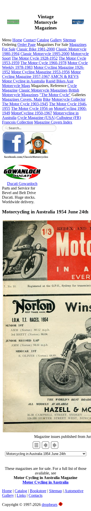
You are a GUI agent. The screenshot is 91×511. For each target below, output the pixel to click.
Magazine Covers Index (53, 122)
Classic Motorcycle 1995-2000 (45, 54)
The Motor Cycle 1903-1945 (25, 104)
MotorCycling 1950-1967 (31, 113)
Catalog (43, 40)
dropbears (49, 504)
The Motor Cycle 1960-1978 (43, 63)
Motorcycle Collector (68, 99)
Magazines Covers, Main (22, 99)
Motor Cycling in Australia (23, 81)
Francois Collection (17, 122)
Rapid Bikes (56, 81)
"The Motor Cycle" (55, 95)
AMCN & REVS (65, 76)
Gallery (56, 40)
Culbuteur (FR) (68, 117)
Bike (47, 99)
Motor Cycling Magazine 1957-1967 (41, 74)
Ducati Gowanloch (22, 183)
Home (17, 40)
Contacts (35, 495)
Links (21, 495)
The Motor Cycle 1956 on (32, 108)
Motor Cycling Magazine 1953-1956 (40, 72)
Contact (29, 40)
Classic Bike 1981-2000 (35, 49)
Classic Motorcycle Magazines (43, 90)
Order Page (26, 44)
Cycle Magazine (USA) (36, 117)
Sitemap (69, 40)
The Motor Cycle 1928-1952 (35, 58)
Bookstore (38, 491)
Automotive (73, 491)
